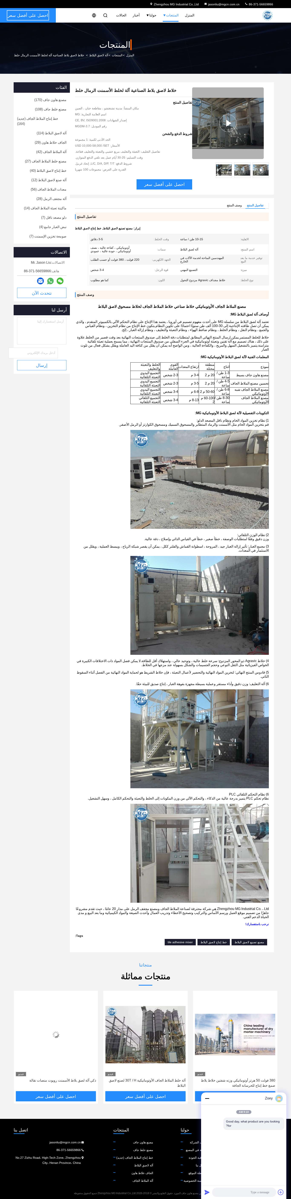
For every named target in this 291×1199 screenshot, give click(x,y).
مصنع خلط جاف (143, 1150)
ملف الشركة (198, 1142)
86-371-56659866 (260, 4)
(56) (48, 189)
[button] (269, 1042)
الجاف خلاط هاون (142, 1173)
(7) (53, 217)
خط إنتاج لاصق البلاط (213, 942)
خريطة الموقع (197, 1173)
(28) (51, 199)
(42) (51, 152)
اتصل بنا (201, 1165)
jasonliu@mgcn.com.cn (223, 4)
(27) (45, 161)
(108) (50, 109)
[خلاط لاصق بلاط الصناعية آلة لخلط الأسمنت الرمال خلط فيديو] (228, 123)
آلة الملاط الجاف (143, 1180)
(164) (37, 121)
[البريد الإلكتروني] (40, 281)
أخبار (136, 15)
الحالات (121, 15)
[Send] (207, 1192)
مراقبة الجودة (197, 1157)
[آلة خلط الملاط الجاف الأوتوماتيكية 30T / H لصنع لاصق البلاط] (235, 1034)
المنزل (189, 15)
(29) (50, 142)
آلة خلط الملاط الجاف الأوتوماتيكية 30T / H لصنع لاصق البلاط (237, 1083)
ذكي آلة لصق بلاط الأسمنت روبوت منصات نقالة (152, 1080)
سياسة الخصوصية (195, 1180)
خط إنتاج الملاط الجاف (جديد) (134, 1157)
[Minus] (207, 1098)
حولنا (152, 15)
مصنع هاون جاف (143, 1142)
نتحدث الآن (42, 293)
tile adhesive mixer (180, 942)
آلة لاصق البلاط (98, 55)
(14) (45, 208)
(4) (52, 227)
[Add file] (281, 1192)
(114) (51, 133)
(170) (50, 100)
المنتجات (172, 15)
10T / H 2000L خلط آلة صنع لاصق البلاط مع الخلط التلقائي (60, 1083)
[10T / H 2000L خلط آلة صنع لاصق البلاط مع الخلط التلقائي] (56, 1034)
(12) (48, 180)
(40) (48, 170)
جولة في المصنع (196, 1150)
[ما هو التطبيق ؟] (50, 281)
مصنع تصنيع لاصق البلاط (249, 942)
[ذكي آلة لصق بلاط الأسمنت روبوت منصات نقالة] (145, 1034)
